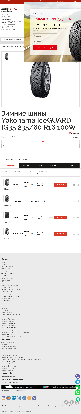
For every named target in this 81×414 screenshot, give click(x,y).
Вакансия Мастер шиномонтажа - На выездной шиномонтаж (21, 359)
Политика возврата (7, 312)
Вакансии (4, 308)
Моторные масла (7, 266)
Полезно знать (6, 353)
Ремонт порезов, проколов (10, 296)
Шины (3, 262)
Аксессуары (6, 4)
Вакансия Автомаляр (8, 319)
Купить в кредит (6, 344)
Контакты (4, 310)
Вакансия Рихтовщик (8, 325)
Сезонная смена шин (8, 283)
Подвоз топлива (6, 291)
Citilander (16, 185)
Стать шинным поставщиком (10, 317)
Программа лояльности (9, 355)
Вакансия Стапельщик (8, 366)
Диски (3, 264)
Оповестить (75, 146)
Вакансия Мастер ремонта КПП (11, 330)
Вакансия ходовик (7, 370)
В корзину (60, 185)
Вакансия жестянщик (8, 334)
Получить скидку (45, 48)
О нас (3, 304)
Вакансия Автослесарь (8, 321)
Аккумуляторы (6, 268)
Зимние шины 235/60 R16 (24, 134)
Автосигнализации (20, 4)
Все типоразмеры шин (8, 348)
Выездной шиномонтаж (8, 278)
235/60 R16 (26, 185)
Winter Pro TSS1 (18, 217)
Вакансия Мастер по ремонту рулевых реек (16, 332)
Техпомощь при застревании (10, 289)
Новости (4, 306)
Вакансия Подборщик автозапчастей (13, 357)
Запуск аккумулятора (8, 294)
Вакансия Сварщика (8, 362)
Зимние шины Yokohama (8, 134)
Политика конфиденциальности (11, 314)
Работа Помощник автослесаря (11, 336)
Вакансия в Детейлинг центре (11, 364)
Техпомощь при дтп (7, 287)
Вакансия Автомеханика (9, 323)
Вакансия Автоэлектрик (9, 328)
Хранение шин (6, 281)
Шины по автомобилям (8, 346)
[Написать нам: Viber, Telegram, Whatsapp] (78, 399)
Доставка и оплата (7, 342)
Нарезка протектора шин (9, 285)
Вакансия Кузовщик (7, 368)
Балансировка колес (8, 298)
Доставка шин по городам (10, 351)
